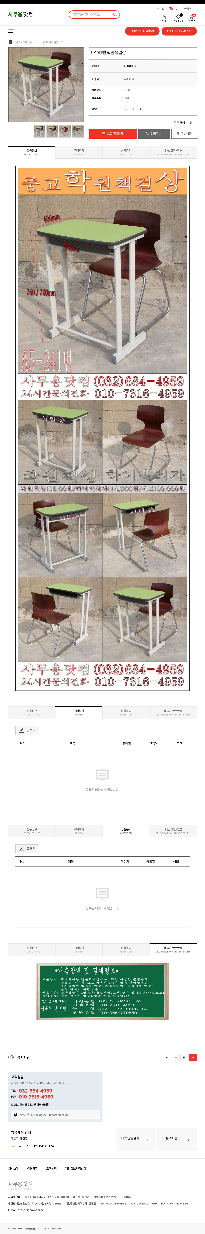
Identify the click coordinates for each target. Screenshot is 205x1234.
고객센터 (51, 1168)
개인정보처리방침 (75, 1168)
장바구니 (156, 133)
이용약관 (32, 1168)
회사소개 (13, 1168)
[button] (167, 1057)
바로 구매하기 (115, 133)
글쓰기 (31, 730)
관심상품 (186, 133)
